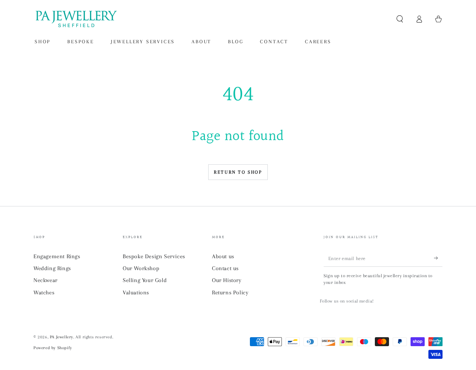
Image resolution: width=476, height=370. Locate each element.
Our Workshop (141, 268)
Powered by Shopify (52, 347)
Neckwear (45, 280)
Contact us (225, 268)
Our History (227, 280)
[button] (399, 19)
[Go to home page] (75, 19)
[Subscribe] (438, 258)
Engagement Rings (56, 256)
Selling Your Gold (145, 280)
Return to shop (238, 172)
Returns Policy (230, 292)
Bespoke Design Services (154, 256)
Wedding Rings (52, 268)
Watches (43, 292)
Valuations (136, 292)
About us (223, 256)
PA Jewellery (61, 337)
